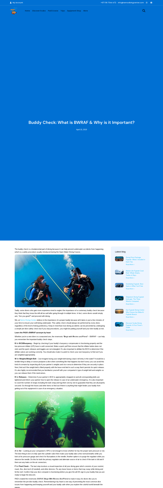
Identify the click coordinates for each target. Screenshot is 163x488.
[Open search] (143, 10)
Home (27, 11)
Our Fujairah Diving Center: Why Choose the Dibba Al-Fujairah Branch (135, 312)
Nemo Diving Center (28, 320)
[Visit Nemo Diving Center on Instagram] (147, 2)
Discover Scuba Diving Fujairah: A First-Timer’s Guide (134, 325)
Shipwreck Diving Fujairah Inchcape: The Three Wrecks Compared (135, 299)
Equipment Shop (74, 11)
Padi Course (53, 11)
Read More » (130, 264)
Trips (62, 11)
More (85, 11)
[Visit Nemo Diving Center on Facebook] (151, 2)
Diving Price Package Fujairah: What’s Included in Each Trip (135, 260)
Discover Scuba (39, 11)
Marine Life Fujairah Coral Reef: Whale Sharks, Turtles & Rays (135, 273)
